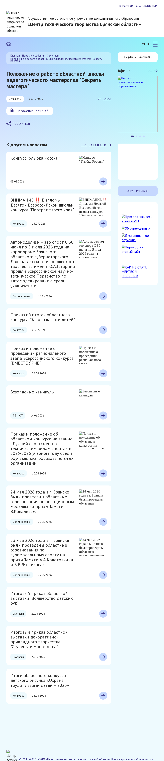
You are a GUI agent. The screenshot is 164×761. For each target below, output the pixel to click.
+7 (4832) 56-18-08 (138, 57)
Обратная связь (137, 191)
